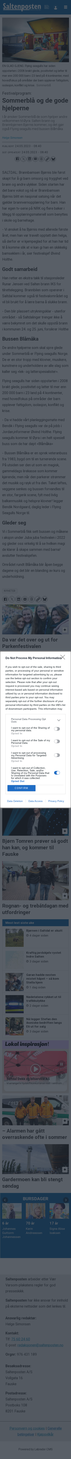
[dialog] (35, 729)
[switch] (57, 729)
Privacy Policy (56, 801)
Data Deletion (15, 801)
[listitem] (35, 720)
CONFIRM (21, 788)
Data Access (35, 801)
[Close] (63, 658)
